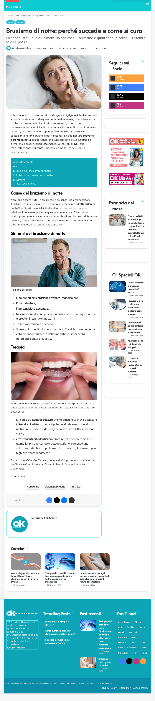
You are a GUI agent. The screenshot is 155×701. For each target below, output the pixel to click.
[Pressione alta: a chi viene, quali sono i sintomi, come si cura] (117, 304)
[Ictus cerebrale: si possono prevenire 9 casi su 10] (117, 286)
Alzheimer (139, 622)
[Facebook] (49, 500)
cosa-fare (122, 637)
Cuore (133, 643)
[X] (57, 500)
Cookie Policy (140, 687)
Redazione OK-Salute (21, 48)
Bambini (130, 627)
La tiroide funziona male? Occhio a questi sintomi (135, 364)
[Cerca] (141, 6)
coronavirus (134, 632)
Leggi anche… (29, 183)
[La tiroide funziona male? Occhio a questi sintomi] (117, 362)
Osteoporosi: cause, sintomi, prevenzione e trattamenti (135, 327)
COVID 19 (122, 643)
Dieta (120, 648)
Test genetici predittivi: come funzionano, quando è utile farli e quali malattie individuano (59, 577)
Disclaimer (125, 687)
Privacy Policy (109, 687)
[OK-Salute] (13, 7)
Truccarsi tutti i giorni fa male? (105, 662)
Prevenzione (123, 653)
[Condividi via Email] (72, 500)
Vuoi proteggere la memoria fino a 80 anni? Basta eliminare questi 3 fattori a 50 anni (25, 577)
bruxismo (34, 486)
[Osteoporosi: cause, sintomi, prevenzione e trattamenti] (117, 326)
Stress (76, 486)
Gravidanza (132, 648)
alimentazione (124, 622)
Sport (134, 653)
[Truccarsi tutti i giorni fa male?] (88, 662)
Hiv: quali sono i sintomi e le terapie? (135, 344)
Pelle (144, 648)
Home (10, 16)
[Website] (33, 523)
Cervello (121, 632)
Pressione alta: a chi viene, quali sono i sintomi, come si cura (135, 307)
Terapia (20, 179)
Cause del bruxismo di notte (33, 171)
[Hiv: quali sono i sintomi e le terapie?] (117, 344)
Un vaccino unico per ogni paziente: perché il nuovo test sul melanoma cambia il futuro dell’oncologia (94, 577)
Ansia (120, 627)
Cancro (142, 627)
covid (133, 637)
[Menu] (147, 6)
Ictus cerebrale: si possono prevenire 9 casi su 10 (135, 287)
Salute (20, 22)
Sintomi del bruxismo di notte (34, 175)
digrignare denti (56, 486)
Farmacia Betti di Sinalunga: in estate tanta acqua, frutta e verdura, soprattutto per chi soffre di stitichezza (136, 227)
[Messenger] (64, 500)
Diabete (143, 643)
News (17, 16)
